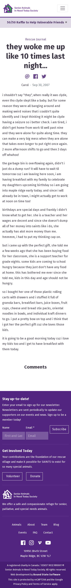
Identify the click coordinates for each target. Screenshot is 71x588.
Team (44, 524)
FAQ (35, 532)
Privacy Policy (20, 584)
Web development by (35, 574)
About (31, 524)
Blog (56, 524)
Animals (16, 524)
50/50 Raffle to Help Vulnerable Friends (35, 22)
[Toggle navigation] (62, 8)
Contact (48, 532)
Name (5, 427)
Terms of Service (42, 584)
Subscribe (59, 429)
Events (22, 532)
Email (30, 427)
